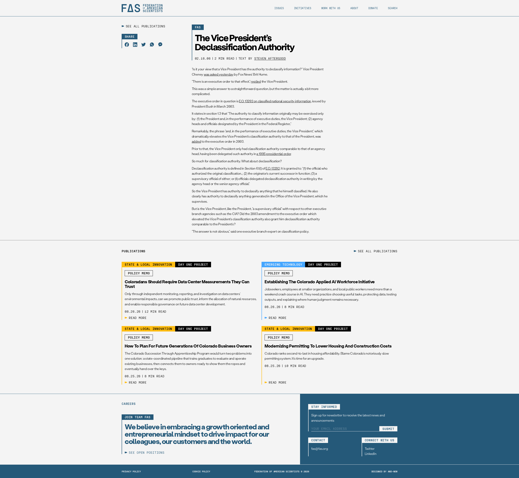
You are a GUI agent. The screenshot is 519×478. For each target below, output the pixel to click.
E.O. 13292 (273, 168)
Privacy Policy (131, 471)
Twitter (370, 448)
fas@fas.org (319, 448)
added (196, 141)
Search (392, 8)
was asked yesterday (218, 74)
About (354, 8)
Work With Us (330, 8)
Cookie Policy (201, 471)
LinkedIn (370, 453)
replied (256, 81)
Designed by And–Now (384, 471)
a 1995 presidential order (273, 154)
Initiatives (302, 8)
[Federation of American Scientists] (142, 8)
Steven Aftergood (270, 58)
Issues (279, 8)
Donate (373, 8)
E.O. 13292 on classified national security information (275, 101)
